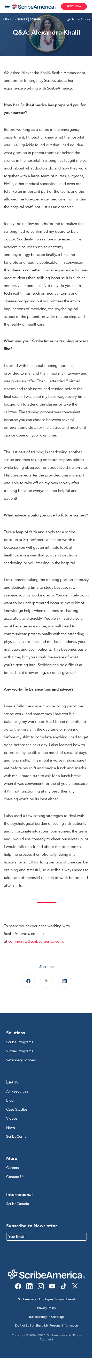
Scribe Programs (19, 1042)
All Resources (17, 1091)
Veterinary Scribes (21, 1060)
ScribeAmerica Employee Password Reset (46, 1299)
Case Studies (16, 1109)
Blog (10, 1100)
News (11, 1127)
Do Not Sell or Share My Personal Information (46, 1325)
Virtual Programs (19, 1051)
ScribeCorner (17, 1136)
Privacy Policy (46, 1308)
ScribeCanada (17, 1203)
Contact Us (15, 1176)
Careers (12, 1167)
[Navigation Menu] (7, 6)
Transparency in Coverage (47, 1317)
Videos (11, 1118)
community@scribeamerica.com (35, 941)
